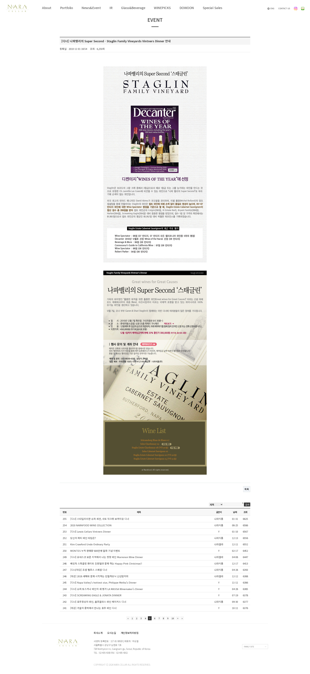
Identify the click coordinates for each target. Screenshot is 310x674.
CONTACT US (284, 8)
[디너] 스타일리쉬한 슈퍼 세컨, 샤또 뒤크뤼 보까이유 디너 (99, 518)
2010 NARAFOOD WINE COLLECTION (91, 525)
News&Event (91, 7)
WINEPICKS (162, 7)
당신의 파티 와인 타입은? (83, 538)
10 (173, 618)
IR (110, 7)
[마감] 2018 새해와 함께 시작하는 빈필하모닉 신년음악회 (99, 576)
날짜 (235, 512)
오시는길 (111, 632)
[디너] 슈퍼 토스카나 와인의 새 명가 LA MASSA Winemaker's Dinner (106, 589)
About (46, 7)
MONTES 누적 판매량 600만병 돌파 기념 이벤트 (95, 550)
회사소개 (98, 632)
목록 (246, 489)
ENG (272, 8)
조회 (245, 512)
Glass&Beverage (133, 7)
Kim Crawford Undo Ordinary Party (90, 544)
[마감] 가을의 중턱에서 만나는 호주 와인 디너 (93, 608)
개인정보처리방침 (130, 632)
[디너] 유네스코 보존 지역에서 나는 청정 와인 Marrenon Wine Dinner (106, 557)
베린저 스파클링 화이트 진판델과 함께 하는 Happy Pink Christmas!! (106, 563)
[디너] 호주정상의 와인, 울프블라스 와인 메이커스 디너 (98, 601)
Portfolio (66, 7)
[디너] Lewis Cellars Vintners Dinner (90, 531)
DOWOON (187, 7)
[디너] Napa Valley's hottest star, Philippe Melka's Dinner (103, 582)
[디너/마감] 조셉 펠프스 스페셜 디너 (88, 569)
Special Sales (212, 7)
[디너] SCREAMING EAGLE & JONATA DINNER (95, 595)
